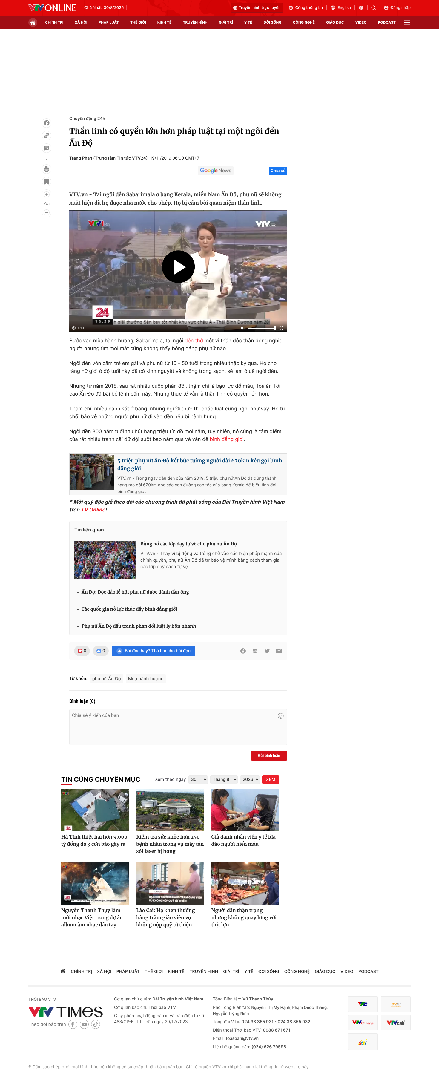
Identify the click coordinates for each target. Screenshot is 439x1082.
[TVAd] (396, 1004)
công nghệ (304, 22)
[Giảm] (47, 212)
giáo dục (335, 22)
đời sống (273, 22)
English (344, 7)
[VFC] (363, 1004)
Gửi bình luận (269, 755)
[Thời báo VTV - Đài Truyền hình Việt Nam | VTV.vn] (52, 7)
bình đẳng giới (227, 439)
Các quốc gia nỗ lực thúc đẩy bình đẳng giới (129, 609)
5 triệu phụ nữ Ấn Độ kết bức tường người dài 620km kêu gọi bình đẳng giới (199, 464)
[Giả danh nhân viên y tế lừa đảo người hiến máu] (245, 810)
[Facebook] (46, 123)
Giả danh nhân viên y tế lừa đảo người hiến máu (243, 840)
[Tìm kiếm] (375, 7)
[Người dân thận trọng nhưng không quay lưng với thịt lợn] (245, 883)
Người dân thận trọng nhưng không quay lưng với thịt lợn (244, 918)
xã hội (81, 22)
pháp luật (109, 22)
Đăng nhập (401, 7)
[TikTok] (95, 1024)
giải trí (226, 22)
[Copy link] (46, 135)
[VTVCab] (396, 1022)
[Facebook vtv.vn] (363, 7)
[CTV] (363, 1022)
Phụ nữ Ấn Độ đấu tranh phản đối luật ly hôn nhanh (139, 626)
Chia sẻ (278, 170)
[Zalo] (255, 651)
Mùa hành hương (146, 678)
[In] (46, 169)
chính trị (54, 22)
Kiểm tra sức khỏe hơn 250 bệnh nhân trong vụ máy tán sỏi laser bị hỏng (170, 844)
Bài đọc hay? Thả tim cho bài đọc (158, 650)
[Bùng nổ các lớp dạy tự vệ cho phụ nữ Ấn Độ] (105, 560)
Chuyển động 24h (87, 118)
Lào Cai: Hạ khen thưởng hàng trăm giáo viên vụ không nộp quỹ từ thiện (165, 918)
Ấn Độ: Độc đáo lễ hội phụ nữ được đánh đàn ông (135, 592)
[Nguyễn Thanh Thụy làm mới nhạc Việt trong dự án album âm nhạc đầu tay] (95, 883)
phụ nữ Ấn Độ (106, 678)
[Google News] (216, 171)
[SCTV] (363, 1041)
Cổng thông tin (309, 7)
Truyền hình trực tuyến (260, 7)
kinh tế (164, 22)
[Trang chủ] (32, 22)
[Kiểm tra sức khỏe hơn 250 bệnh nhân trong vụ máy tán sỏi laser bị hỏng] (170, 810)
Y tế (248, 22)
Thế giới (138, 22)
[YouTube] (84, 1024)
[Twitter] (267, 651)
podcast (387, 22)
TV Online (93, 510)
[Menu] (407, 22)
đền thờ (194, 341)
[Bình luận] (46, 148)
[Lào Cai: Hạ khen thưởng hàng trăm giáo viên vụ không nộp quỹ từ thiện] (170, 883)
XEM (270, 779)
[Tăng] (47, 194)
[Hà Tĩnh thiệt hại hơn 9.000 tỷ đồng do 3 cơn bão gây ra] (95, 810)
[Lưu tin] (46, 181)
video (361, 22)
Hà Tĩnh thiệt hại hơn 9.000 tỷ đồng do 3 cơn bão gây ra (94, 840)
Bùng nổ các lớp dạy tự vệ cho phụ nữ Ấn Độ (188, 544)
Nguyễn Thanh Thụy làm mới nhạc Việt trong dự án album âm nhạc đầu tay (92, 918)
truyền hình (195, 22)
